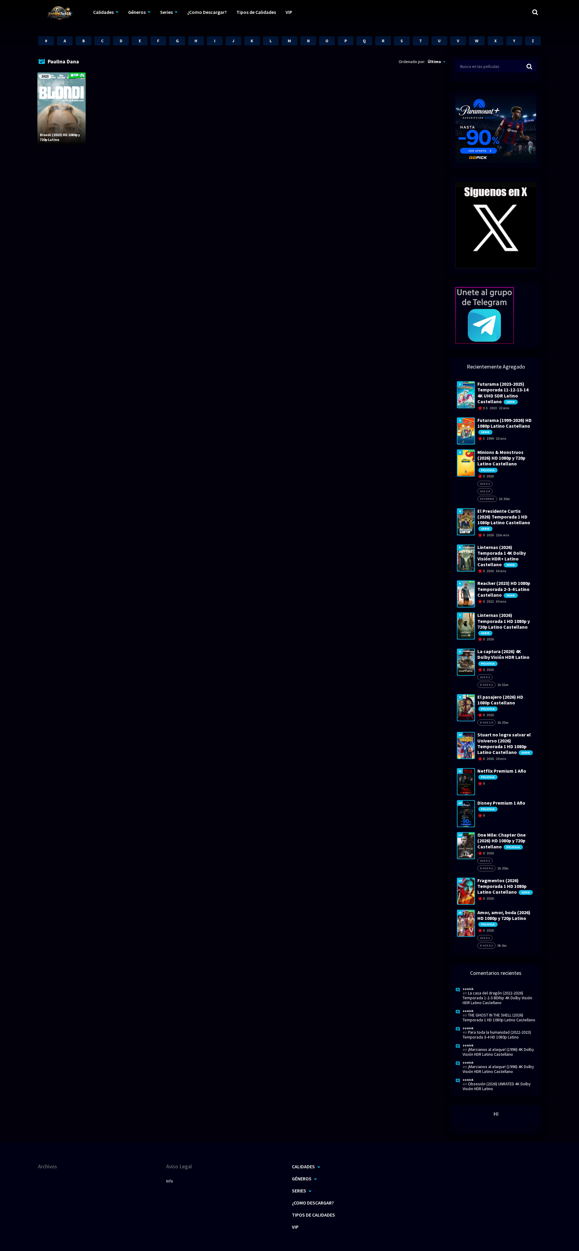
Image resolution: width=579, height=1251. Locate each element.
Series (166, 12)
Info (169, 1181)
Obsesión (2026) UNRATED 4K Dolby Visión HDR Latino (497, 1086)
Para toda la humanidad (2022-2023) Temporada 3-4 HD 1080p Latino (497, 1034)
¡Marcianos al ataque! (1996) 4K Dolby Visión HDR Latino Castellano (498, 1052)
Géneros (137, 12)
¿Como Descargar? (207, 12)
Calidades (103, 12)
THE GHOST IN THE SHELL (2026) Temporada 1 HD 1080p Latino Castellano (499, 1017)
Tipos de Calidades (256, 12)
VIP (289, 12)
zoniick (468, 989)
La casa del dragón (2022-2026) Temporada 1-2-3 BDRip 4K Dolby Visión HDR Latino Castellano (497, 997)
